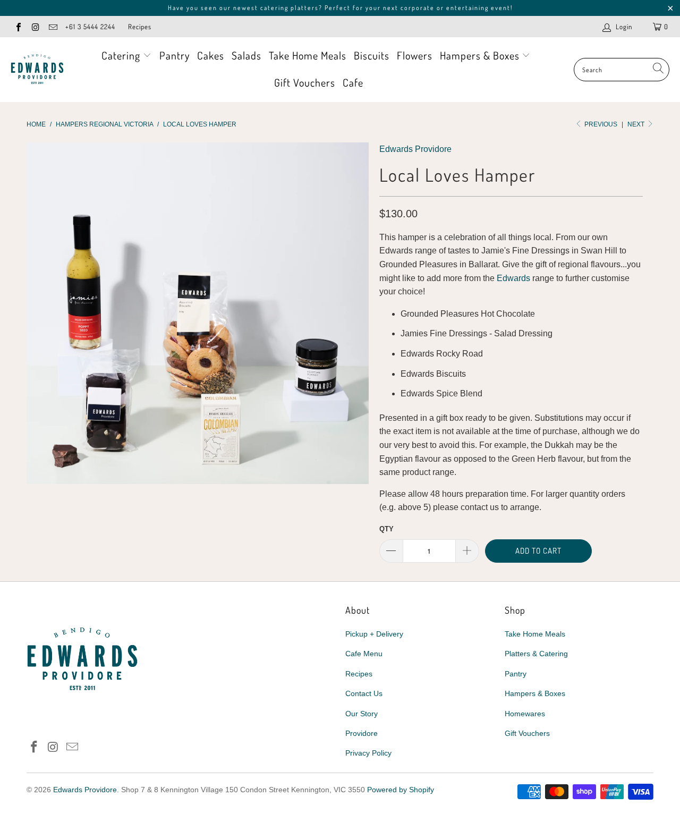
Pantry (174, 55)
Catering (122, 55)
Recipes (139, 26)
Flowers (414, 55)
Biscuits (371, 55)
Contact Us (363, 693)
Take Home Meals (307, 55)
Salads (246, 55)
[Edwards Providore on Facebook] (18, 26)
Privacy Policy (368, 753)
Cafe (353, 82)
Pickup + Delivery (374, 634)
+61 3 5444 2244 (90, 26)
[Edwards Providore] (37, 70)
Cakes (210, 55)
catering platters (289, 8)
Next (636, 124)
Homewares (525, 713)
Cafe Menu (363, 653)
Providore (361, 733)
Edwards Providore (415, 149)
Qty (386, 529)
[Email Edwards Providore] (52, 26)
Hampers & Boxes (481, 55)
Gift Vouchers (304, 82)
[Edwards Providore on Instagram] (35, 26)
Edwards (513, 278)
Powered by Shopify (400, 789)
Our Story (361, 713)
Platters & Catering (536, 653)
